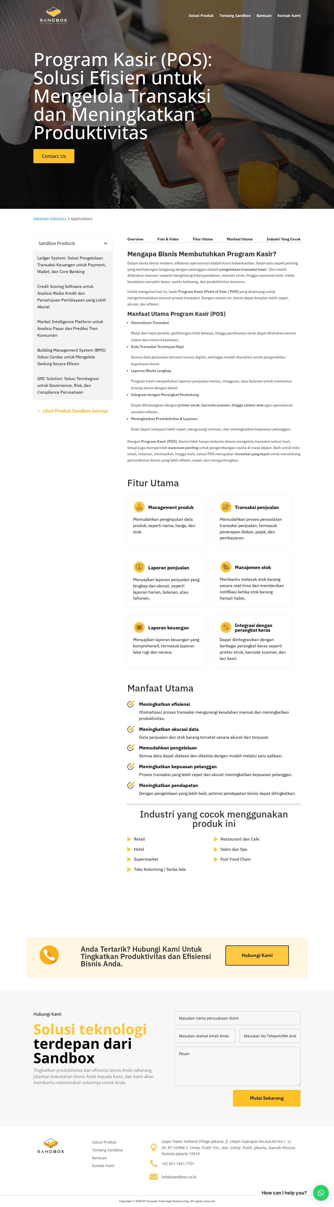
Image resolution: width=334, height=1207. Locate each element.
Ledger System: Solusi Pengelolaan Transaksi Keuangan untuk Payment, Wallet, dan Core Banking (71, 264)
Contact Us (54, 156)
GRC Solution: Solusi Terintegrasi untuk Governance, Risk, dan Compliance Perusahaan (68, 385)
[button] (321, 1193)
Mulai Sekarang (267, 1098)
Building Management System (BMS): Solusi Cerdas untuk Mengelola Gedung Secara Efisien (71, 356)
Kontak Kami (289, 15)
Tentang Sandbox (235, 15)
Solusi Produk (201, 15)
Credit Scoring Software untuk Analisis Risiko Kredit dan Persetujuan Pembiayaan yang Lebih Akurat (71, 296)
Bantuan (264, 15)
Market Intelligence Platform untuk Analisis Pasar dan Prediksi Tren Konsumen (70, 328)
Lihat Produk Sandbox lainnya (75, 411)
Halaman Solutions (49, 218)
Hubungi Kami (257, 955)
